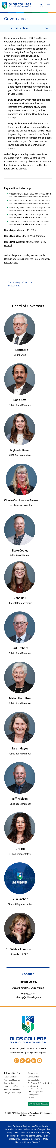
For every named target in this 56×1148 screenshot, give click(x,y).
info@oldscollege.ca (36, 1052)
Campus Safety (34, 1080)
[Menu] (48, 5)
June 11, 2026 (28, 230)
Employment (33, 1095)
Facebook (28, 1060)
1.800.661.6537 (17, 1052)
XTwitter (22, 1060)
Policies (31, 1098)
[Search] (41, 6)
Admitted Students (12, 1080)
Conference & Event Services (40, 1083)
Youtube (39, 1060)
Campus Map (33, 1077)
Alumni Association (12, 1089)
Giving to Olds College (12, 1092)
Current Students (11, 1083)
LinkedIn (33, 1060)
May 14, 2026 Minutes (33, 236)
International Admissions (14, 1086)
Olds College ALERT (35, 1092)
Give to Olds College (38, 1104)
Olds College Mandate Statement (20, 283)
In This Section (19, 28)
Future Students (10, 1077)
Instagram (16, 1060)
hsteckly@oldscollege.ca (28, 997)
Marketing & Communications (35, 1087)
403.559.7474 (28, 993)
